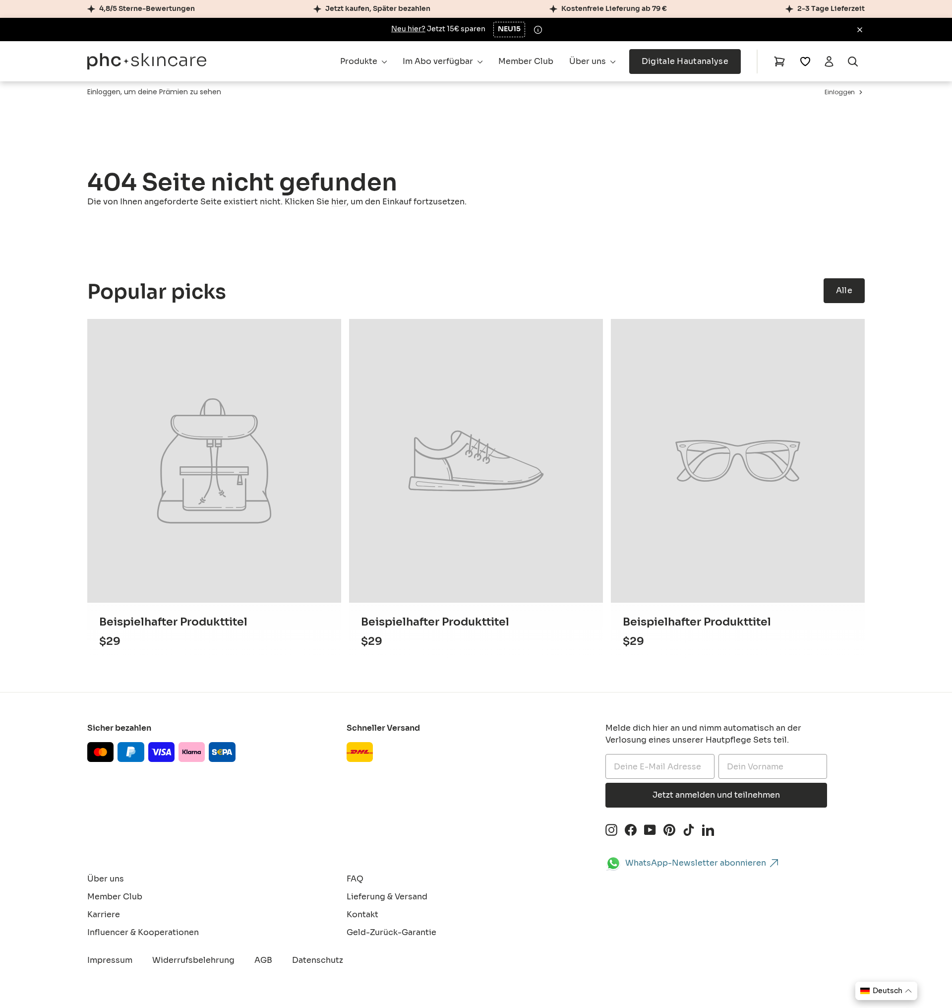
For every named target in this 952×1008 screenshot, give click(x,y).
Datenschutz (317, 960)
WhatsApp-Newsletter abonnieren (695, 863)
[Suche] (853, 61)
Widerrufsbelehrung (193, 960)
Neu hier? (408, 29)
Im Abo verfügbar (439, 61)
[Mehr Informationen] (538, 30)
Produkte (359, 61)
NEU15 (509, 29)
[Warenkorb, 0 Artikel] (779, 61)
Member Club (525, 61)
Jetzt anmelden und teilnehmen (716, 795)
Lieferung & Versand (387, 896)
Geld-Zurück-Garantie (391, 932)
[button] (886, 991)
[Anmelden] (829, 61)
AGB (263, 960)
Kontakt (362, 914)
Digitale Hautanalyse (685, 61)
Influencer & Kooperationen (143, 932)
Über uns (588, 61)
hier (339, 201)
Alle (844, 290)
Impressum (109, 960)
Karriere (103, 914)
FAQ (355, 879)
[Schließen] (860, 30)
